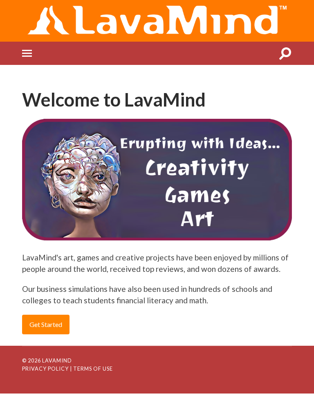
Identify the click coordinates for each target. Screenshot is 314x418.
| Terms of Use (91, 368)
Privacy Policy (45, 368)
